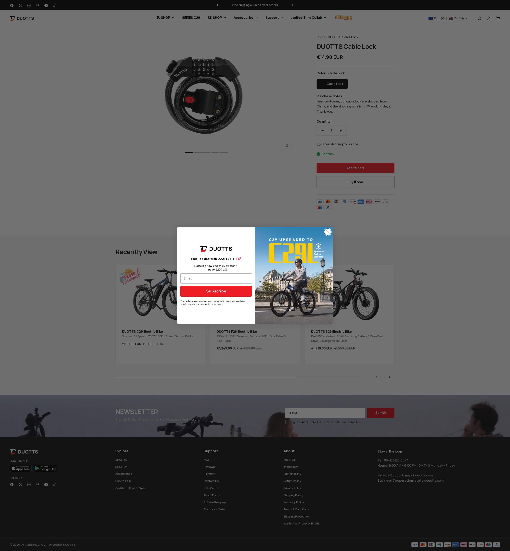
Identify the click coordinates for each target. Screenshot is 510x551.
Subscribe (216, 291)
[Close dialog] (327, 231)
